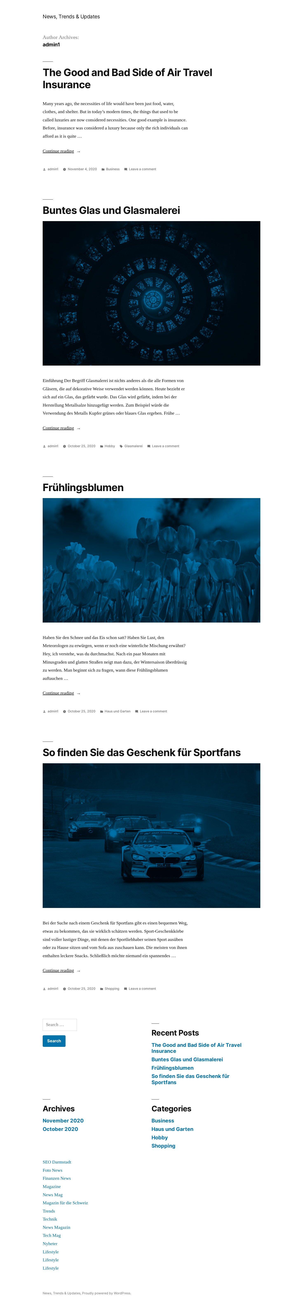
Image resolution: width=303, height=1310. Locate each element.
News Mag (53, 1195)
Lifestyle (51, 1252)
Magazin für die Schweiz (65, 1203)
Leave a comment (142, 169)
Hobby (110, 446)
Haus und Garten (117, 711)
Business (113, 169)
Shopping (112, 989)
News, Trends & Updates (71, 16)
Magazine (52, 1186)
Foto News (52, 1170)
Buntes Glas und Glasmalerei (111, 210)
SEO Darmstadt (57, 1162)
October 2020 (60, 1129)
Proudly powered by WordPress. (106, 1293)
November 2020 (63, 1121)
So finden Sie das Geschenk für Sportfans (142, 752)
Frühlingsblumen (83, 487)
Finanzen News (57, 1178)
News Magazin (56, 1227)
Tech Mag (52, 1235)
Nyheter (50, 1244)
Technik (50, 1219)
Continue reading (62, 151)
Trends (49, 1211)
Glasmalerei (133, 446)
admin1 (53, 169)
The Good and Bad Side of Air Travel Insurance (127, 78)
